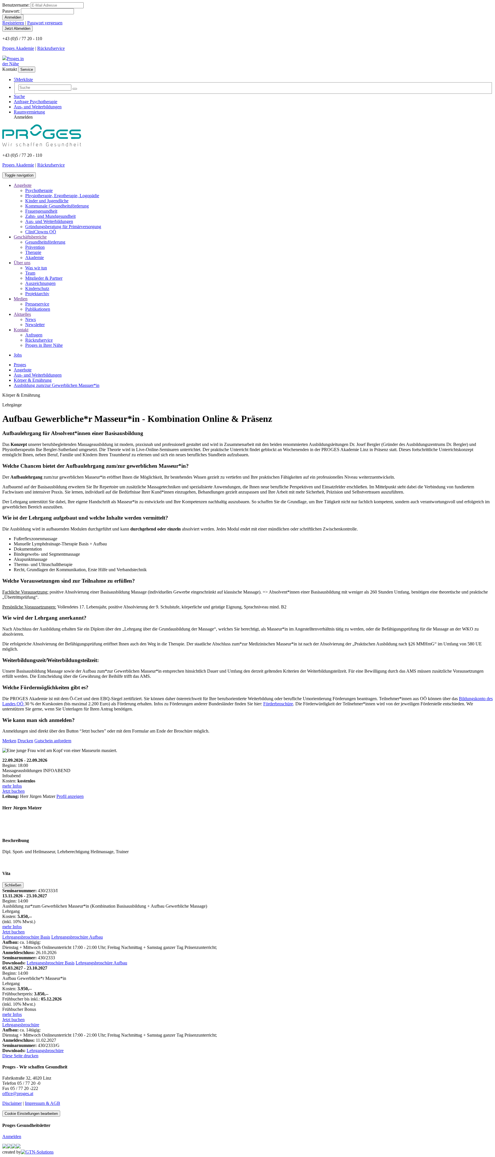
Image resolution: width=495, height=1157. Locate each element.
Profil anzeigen (70, 796)
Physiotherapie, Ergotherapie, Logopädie (62, 195)
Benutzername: (16, 5)
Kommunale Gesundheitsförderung (57, 205)
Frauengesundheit (41, 211)
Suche (19, 96)
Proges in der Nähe (13, 61)
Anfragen (33, 334)
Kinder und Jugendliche (46, 200)
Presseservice (37, 304)
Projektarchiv (37, 293)
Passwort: (11, 11)
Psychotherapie (39, 190)
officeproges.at (17, 1093)
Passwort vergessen (44, 22)
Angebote (23, 185)
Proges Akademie (18, 48)
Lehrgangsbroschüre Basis (26, 937)
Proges (20, 364)
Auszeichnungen (40, 283)
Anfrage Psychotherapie (35, 101)
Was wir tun (36, 267)
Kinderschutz (37, 288)
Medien (21, 298)
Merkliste (23, 79)
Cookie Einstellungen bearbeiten (31, 1113)
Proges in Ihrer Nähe (44, 345)
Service (26, 69)
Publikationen (37, 309)
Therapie (33, 252)
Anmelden (11, 1136)
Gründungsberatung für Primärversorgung (63, 226)
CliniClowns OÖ (40, 231)
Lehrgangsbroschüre (20, 1024)
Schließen (13, 885)
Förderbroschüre (278, 703)
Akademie (34, 257)
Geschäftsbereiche (30, 236)
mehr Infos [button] (12, 786)
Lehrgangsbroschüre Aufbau (77, 937)
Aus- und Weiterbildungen (38, 106)
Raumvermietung (29, 111)
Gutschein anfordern (52, 740)
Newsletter (35, 324)
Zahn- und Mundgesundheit (50, 216)
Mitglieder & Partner (43, 278)
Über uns (22, 262)
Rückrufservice (51, 48)
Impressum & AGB (42, 1103)
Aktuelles (22, 314)
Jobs (18, 355)
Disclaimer (12, 1103)
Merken (9, 740)
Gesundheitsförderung (45, 242)
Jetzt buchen (13, 791)
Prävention (35, 247)
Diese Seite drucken (20, 1055)
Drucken (25, 740)
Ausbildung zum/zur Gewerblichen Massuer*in (56, 385)
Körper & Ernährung (33, 380)
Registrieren (13, 22)
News (30, 319)
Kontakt (21, 329)
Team (30, 273)
